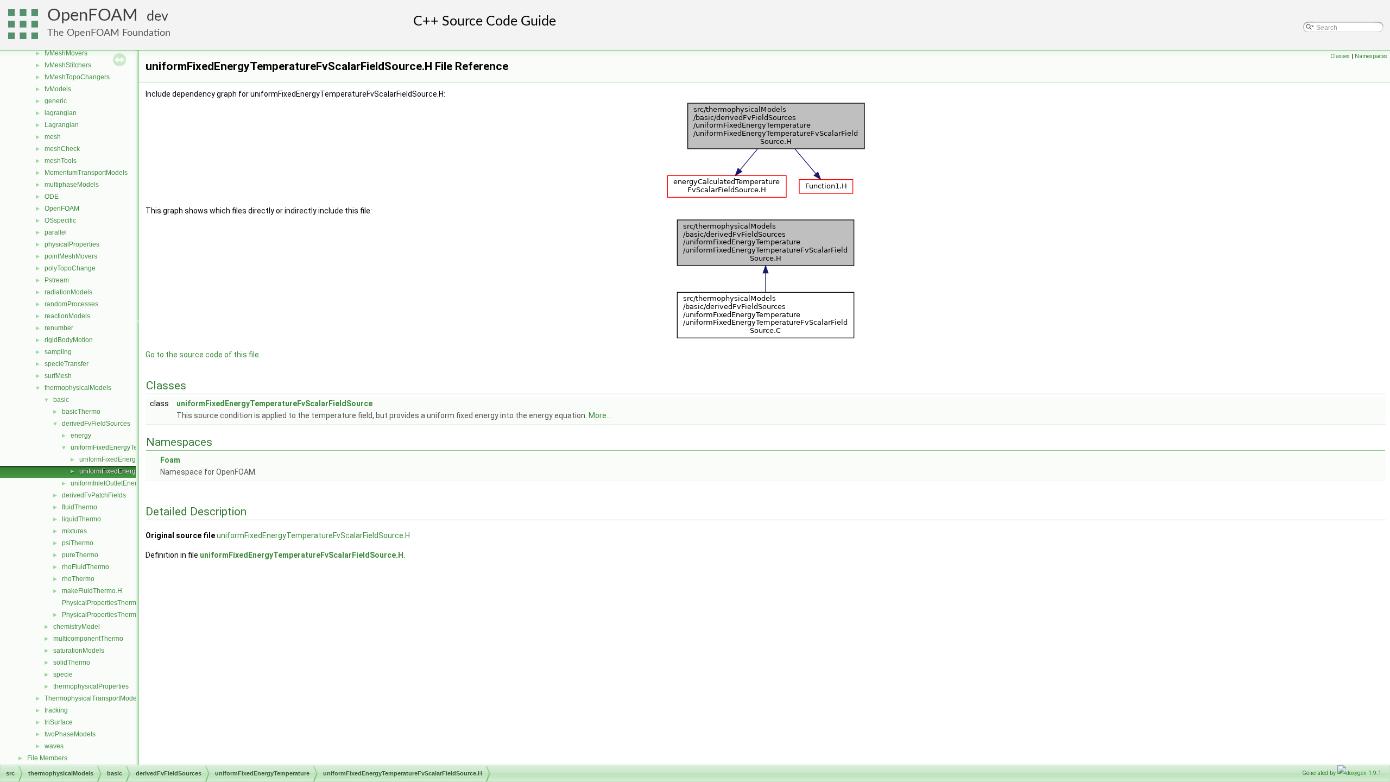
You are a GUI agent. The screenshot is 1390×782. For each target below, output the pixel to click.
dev (157, 16)
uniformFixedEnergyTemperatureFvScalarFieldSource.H (313, 535)
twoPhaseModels (70, 734)
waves (54, 746)
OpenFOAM (92, 15)
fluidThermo (79, 507)
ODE (52, 196)
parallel (56, 232)
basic (61, 399)
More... (600, 415)
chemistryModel (76, 626)
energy (81, 435)
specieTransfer (67, 364)
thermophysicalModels (78, 388)
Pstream (57, 280)
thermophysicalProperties (91, 686)
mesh (53, 137)
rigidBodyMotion (69, 340)
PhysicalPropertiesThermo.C (104, 603)
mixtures (74, 531)
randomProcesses (71, 304)
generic (56, 101)
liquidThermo (81, 519)
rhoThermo (78, 579)
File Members (47, 758)
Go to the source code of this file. (203, 354)
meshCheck (62, 149)
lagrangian (61, 113)
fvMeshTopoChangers (77, 77)
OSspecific (60, 220)
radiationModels (68, 292)
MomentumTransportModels (86, 172)
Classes (1340, 56)
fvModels (58, 89)
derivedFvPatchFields (94, 495)
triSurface (59, 722)
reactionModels (67, 316)
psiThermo (77, 543)
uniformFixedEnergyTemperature (119, 447)
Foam (170, 460)
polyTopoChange (70, 268)
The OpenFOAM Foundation (108, 33)
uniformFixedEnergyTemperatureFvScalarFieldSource (274, 403)
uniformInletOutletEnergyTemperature (126, 483)
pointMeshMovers (71, 256)
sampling (58, 352)
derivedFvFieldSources (96, 423)
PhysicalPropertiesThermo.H (104, 615)
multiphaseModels (72, 184)
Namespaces (1371, 56)
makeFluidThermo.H (92, 591)
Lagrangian (62, 125)
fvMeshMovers (66, 53)
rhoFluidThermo (85, 567)
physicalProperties (72, 244)
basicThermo (81, 411)
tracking (56, 710)
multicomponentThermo (88, 638)
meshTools (61, 161)
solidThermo (71, 662)
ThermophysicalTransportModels (93, 698)
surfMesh (58, 376)
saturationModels (78, 650)
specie (63, 674)
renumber (59, 328)
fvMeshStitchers (68, 65)
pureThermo (80, 555)
